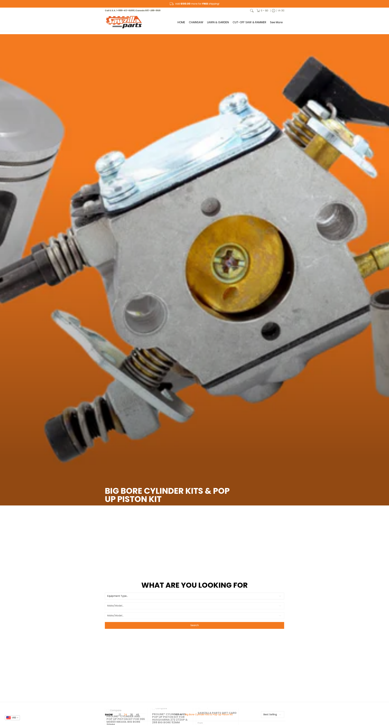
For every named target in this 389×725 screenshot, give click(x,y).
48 (137, 714)
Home (178, 714)
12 (120, 714)
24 (125, 714)
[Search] (251, 11)
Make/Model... (115, 605)
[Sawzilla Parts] (124, 22)
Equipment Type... (117, 596)
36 (131, 714)
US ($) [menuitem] (281, 10)
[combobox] (12, 717)
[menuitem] (262, 11)
